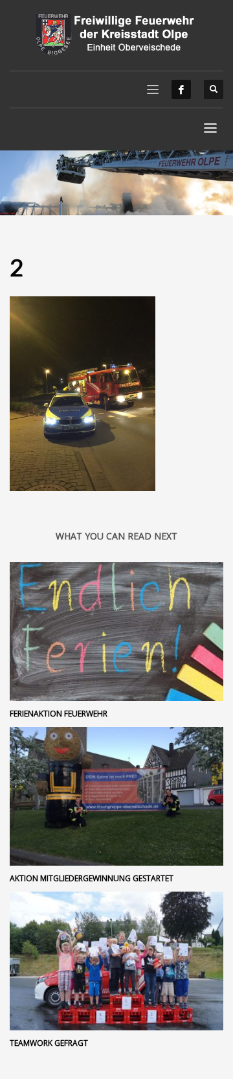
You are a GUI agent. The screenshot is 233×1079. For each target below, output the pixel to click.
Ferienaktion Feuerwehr (58, 713)
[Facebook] (181, 89)
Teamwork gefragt (49, 1043)
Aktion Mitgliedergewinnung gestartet (91, 878)
